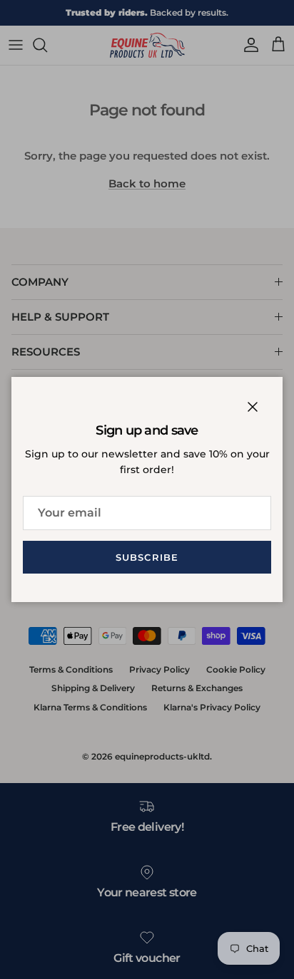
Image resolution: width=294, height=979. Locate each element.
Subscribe (147, 557)
